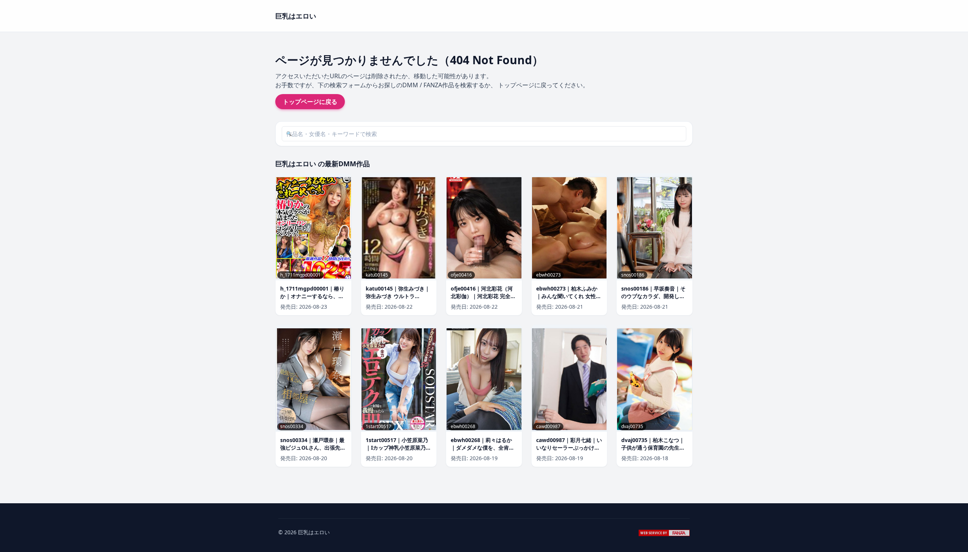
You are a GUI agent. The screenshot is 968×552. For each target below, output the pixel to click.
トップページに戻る (310, 101)
